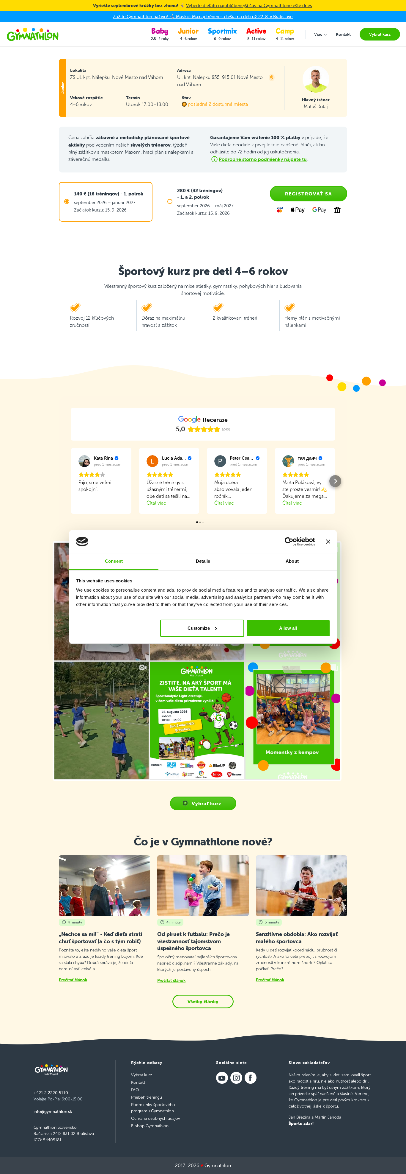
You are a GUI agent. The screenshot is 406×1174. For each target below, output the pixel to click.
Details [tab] (203, 561)
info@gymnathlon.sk (53, 1111)
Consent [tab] (114, 561)
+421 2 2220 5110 (51, 1092)
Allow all (288, 628)
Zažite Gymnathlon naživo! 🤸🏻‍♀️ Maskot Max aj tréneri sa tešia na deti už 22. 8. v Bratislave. (203, 16)
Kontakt (138, 1082)
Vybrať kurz (206, 803)
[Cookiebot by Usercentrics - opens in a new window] (289, 541)
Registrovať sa (308, 194)
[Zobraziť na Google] (84, 461)
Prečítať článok (73, 979)
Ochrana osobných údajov (155, 1118)
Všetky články (203, 1001)
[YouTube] (222, 1078)
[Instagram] (236, 1078)
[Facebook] (250, 1078)
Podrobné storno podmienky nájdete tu (263, 159)
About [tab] (292, 561)
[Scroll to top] (393, 1161)
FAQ (135, 1090)
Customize (199, 628)
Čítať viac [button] (156, 503)
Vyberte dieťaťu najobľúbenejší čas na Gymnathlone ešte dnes (249, 5)
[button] (71, 481)
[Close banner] (328, 541)
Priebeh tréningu (146, 1097)
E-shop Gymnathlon (150, 1126)
